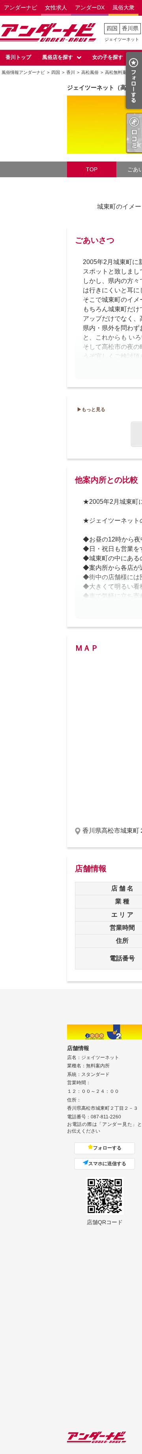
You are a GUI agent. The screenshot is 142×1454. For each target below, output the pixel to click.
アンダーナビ (20, 7)
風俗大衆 (123, 7)
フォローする (107, 1148)
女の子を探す (107, 57)
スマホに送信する (107, 1163)
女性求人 (56, 7)
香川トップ (18, 57)
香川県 (130, 28)
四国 (112, 28)
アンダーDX (90, 7)
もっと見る (93, 409)
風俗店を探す (57, 57)
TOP (91, 169)
